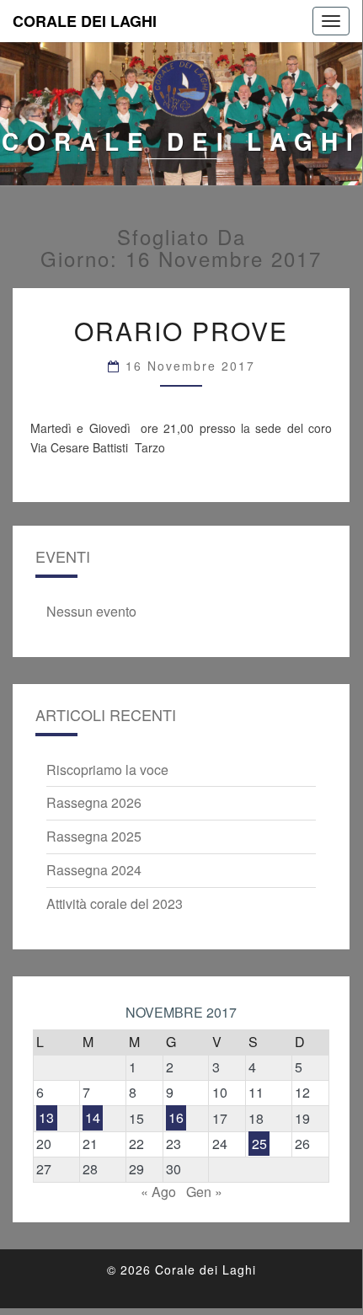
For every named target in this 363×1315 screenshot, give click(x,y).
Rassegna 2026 (93, 802)
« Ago (158, 1191)
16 (176, 1118)
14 (92, 1118)
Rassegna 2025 (93, 836)
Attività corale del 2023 (114, 903)
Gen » (204, 1191)
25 (259, 1143)
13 (46, 1118)
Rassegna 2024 (93, 869)
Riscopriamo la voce (107, 769)
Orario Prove (181, 331)
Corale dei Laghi (85, 21)
